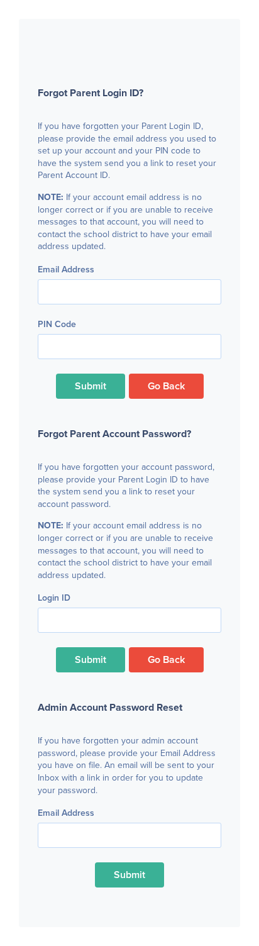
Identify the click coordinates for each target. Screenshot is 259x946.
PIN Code (57, 324)
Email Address (66, 269)
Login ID (57, 598)
